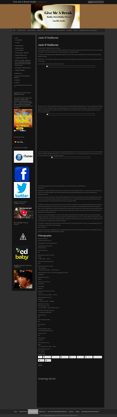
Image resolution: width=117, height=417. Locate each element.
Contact (75, 30)
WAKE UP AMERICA (20, 70)
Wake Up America (31, 30)
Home (14, 30)
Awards (18, 42)
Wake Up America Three (21, 58)
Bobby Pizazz (40, 30)
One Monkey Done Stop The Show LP (88, 30)
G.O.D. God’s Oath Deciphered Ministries (55, 30)
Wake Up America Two (21, 55)
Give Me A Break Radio (24, 2)
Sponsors (69, 30)
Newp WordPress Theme (50, 415)
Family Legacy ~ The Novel (22, 52)
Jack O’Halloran (19, 50)
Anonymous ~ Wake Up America (23, 67)
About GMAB (19, 40)
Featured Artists (21, 30)
